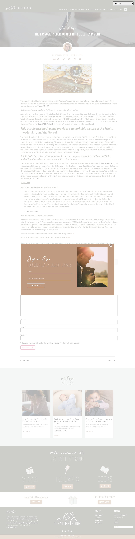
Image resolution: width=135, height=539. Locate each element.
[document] (67, 269)
